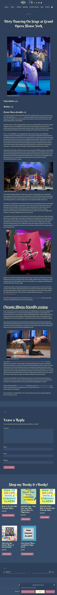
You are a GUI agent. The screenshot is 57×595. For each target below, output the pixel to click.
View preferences (50, 591)
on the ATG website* (44, 387)
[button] (54, 585)
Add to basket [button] (25, 519)
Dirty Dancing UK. (21, 385)
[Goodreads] (41, 3)
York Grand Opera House (44, 385)
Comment (6, 428)
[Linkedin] (39, 3)
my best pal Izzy (36, 298)
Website (5, 460)
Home (6, 7)
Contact (47, 7)
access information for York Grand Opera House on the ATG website (28, 361)
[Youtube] (32, 3)
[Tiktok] (36, 3)
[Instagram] (29, 3)
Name (5, 447)
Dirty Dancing (20, 117)
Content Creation (34, 7)
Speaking (25, 7)
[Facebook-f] (34, 3)
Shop (42, 7)
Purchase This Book (8, 515)
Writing (19, 7)
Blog (12, 7)
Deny (40, 591)
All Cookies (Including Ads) (28, 591)
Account (31, 1)
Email (5, 453)
